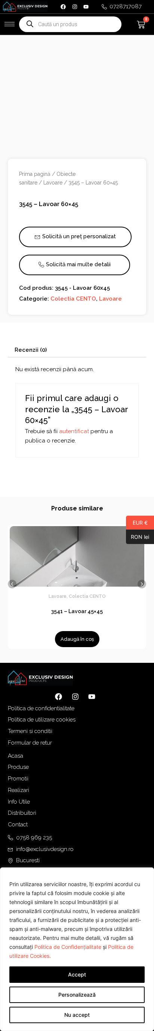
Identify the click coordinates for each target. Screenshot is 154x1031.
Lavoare (52, 183)
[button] (12, 584)
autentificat (74, 431)
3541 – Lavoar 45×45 (77, 611)
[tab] (77, 350)
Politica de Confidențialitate (67, 947)
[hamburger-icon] (9, 24)
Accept (77, 974)
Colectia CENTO (73, 298)
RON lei (137, 536)
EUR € (137, 522)
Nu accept (77, 1015)
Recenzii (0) (31, 350)
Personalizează (77, 994)
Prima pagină (34, 174)
